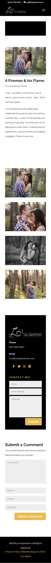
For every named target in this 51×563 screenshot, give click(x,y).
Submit (33, 421)
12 (33, 71)
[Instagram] (24, 366)
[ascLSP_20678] (25, 299)
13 (35, 71)
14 (38, 71)
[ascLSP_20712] (25, 265)
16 (42, 71)
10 (28, 71)
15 (40, 71)
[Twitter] (19, 366)
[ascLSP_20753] (25, 197)
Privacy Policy (13, 552)
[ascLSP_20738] (25, 231)
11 (30, 71)
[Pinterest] (29, 366)
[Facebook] (14, 366)
